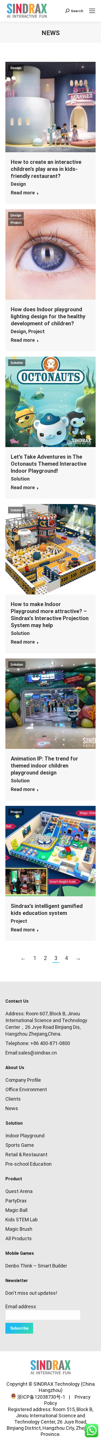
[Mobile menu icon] (92, 10)
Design (16, 68)
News (11, 1108)
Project (16, 223)
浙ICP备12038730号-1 (40, 1397)
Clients (13, 1099)
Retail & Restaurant (26, 1154)
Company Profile (23, 1080)
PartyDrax (16, 1201)
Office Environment (26, 1089)
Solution (17, 363)
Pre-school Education (28, 1164)
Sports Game (19, 1145)
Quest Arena (19, 1191)
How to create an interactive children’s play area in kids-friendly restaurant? (46, 169)
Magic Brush (18, 1229)
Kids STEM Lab (21, 1219)
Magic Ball (16, 1210)
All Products (18, 1238)
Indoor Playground (24, 1135)
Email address (20, 1306)
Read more (23, 192)
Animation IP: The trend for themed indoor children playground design (44, 765)
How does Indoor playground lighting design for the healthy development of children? (48, 316)
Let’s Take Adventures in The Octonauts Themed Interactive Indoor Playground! (48, 464)
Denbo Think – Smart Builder (36, 1266)
